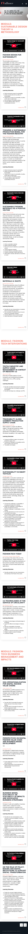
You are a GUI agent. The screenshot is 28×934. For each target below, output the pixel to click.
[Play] (4, 50)
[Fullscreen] (23, 50)
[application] (14, 45)
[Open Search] (22, 3)
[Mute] (21, 50)
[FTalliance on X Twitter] (21, 925)
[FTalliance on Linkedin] (25, 925)
